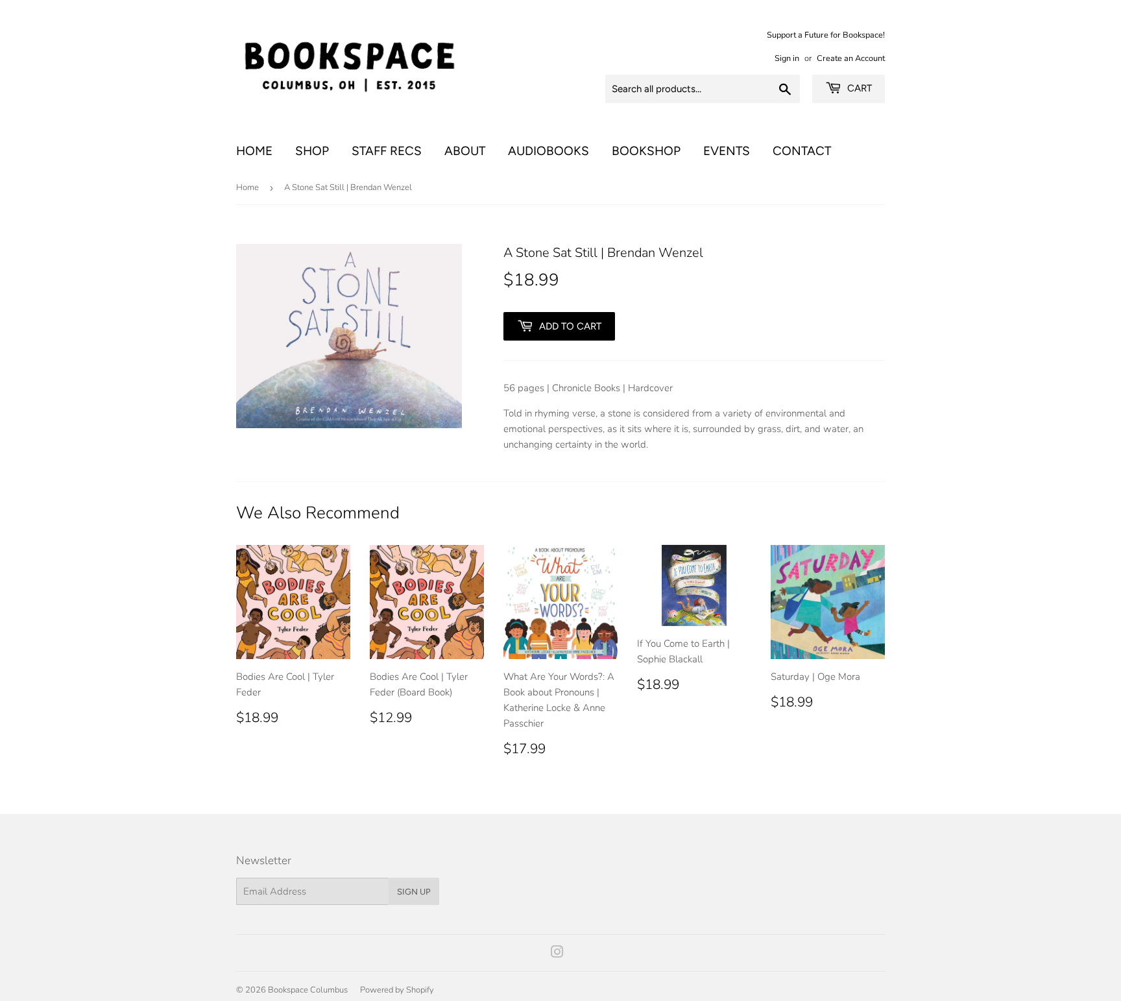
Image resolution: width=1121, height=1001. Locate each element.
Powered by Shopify (397, 990)
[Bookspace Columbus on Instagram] (557, 953)
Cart (858, 88)
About (464, 150)
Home (254, 150)
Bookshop (646, 150)
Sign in (787, 58)
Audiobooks (548, 150)
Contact (802, 150)
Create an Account (851, 58)
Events (726, 150)
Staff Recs (387, 150)
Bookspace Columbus (308, 990)
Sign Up (414, 892)
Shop (312, 150)
